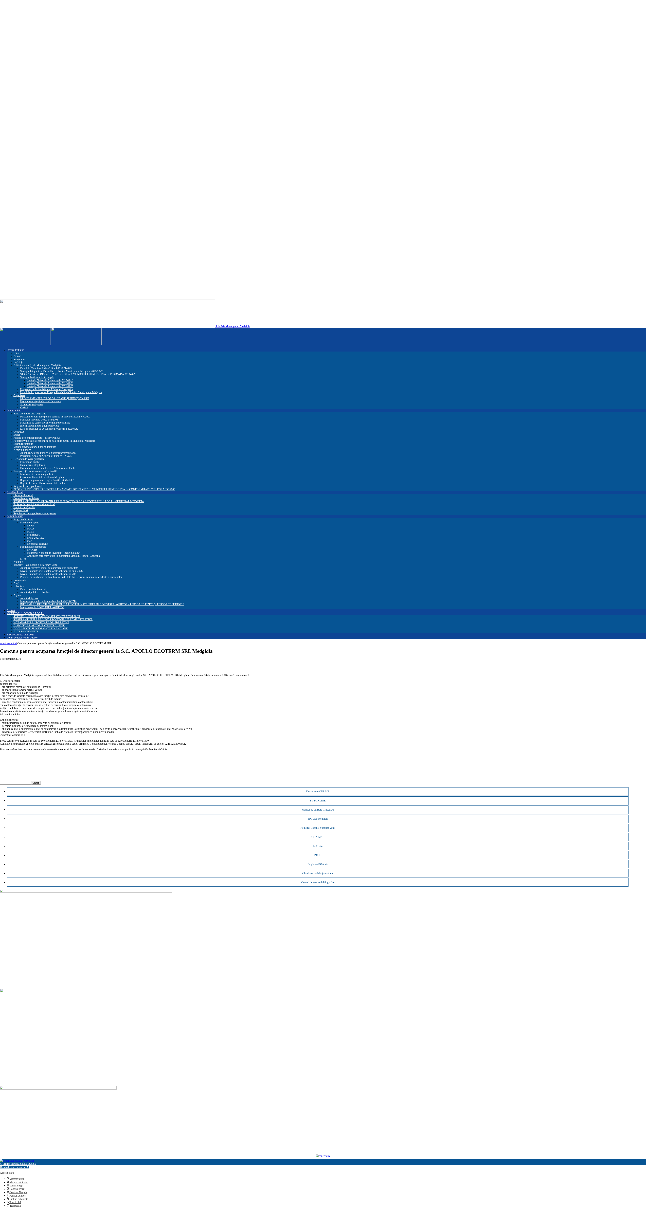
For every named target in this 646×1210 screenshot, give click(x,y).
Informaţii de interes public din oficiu (39, 425)
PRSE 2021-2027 (36, 537)
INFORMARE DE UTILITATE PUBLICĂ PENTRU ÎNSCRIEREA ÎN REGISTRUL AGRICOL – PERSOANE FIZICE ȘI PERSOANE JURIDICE (102, 604)
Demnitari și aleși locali (32, 465)
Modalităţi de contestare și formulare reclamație (45, 422)
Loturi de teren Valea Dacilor (22, 637)
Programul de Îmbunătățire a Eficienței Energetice (46, 389)
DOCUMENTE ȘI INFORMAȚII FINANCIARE (40, 628)
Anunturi (18, 561)
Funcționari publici (30, 462)
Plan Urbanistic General (33, 589)
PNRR (30, 525)
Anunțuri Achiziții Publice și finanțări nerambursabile (48, 452)
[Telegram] (53, 664)
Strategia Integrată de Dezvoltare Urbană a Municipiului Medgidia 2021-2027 (61, 371)
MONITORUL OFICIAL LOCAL (25, 613)
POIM (30, 531)
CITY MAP (317, 836)
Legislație (18, 362)
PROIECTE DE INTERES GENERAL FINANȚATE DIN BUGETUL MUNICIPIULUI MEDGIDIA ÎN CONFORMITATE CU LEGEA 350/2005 (94, 489)
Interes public (14, 410)
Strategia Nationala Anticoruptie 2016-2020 (50, 383)
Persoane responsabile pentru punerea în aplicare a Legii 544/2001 (55, 416)
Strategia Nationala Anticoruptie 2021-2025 (50, 386)
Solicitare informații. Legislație (29, 413)
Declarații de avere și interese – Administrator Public (48, 468)
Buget (16, 434)
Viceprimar (19, 359)
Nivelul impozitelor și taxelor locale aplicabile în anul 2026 (51, 571)
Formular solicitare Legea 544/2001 (39, 419)
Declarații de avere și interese (28, 458)
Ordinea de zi (20, 510)
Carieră (24, 407)
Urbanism (18, 586)
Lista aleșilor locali (23, 495)
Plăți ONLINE (318, 800)
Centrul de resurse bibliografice (317, 882)
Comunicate (19, 580)
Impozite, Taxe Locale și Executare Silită (35, 564)
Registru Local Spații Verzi (27, 486)
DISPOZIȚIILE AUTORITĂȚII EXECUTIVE (39, 625)
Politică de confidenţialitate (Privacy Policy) (36, 437)
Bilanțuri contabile (23, 443)
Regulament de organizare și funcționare (34, 513)
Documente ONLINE (317, 791)
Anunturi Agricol (29, 598)
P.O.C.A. (318, 846)
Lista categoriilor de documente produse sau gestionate (49, 428)
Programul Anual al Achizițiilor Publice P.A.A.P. (46, 455)
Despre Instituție (15, 350)
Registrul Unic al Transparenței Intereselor (42, 483)
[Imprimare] (41, 664)
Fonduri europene (29, 522)
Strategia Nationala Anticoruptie (37, 377)
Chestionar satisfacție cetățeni (317, 873)
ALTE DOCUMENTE (25, 631)
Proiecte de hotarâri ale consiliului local (34, 504)
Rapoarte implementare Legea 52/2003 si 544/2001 (47, 480)
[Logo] (25, 344)
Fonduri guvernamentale (33, 546)
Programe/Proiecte (23, 519)
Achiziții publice (22, 449)
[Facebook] (5, 664)
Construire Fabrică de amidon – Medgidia (42, 477)
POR (29, 540)
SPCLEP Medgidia (318, 818)
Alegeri (17, 583)
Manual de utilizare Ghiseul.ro (318, 809)
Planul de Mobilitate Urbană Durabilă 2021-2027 (46, 368)
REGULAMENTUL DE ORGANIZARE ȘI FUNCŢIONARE (54, 398)
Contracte (18, 431)
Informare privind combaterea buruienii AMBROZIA (48, 601)
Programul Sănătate (37, 543)
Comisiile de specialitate (26, 498)
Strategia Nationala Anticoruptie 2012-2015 (50, 380)
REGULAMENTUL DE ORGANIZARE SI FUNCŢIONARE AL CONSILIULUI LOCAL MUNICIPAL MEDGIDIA (78, 501)
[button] (14, 1167)
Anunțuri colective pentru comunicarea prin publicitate (49, 567)
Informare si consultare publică (36, 474)
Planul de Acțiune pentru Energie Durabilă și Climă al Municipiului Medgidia (61, 392)
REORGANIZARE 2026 (20, 634)
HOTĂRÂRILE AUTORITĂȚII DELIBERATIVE (41, 622)
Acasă (3, 643)
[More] (66, 663)
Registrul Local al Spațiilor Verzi (317, 827)
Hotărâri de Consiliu (24, 507)
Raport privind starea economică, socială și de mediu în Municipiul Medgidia (54, 440)
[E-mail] (29, 664)
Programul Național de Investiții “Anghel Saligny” (53, 552)
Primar (17, 356)
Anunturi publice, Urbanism (35, 592)
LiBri (23, 558)
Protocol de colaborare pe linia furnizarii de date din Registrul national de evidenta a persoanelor (71, 577)
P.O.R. (317, 855)
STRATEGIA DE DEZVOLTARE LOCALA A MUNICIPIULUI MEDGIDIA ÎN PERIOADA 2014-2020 (78, 374)
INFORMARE (15, 516)
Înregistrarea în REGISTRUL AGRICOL (42, 607)
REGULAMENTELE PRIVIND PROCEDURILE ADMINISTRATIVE (53, 619)
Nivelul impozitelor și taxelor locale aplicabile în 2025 (48, 574)
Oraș (16, 353)
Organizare (19, 395)
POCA (30, 528)
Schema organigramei (31, 404)
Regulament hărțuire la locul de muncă (40, 401)
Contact (11, 610)
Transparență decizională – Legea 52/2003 (35, 471)
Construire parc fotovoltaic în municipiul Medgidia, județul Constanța (63, 555)
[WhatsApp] (17, 664)
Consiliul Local (15, 492)
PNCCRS (32, 549)
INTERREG (34, 534)
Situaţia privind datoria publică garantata (34, 446)
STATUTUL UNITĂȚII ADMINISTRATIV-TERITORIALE (46, 616)
